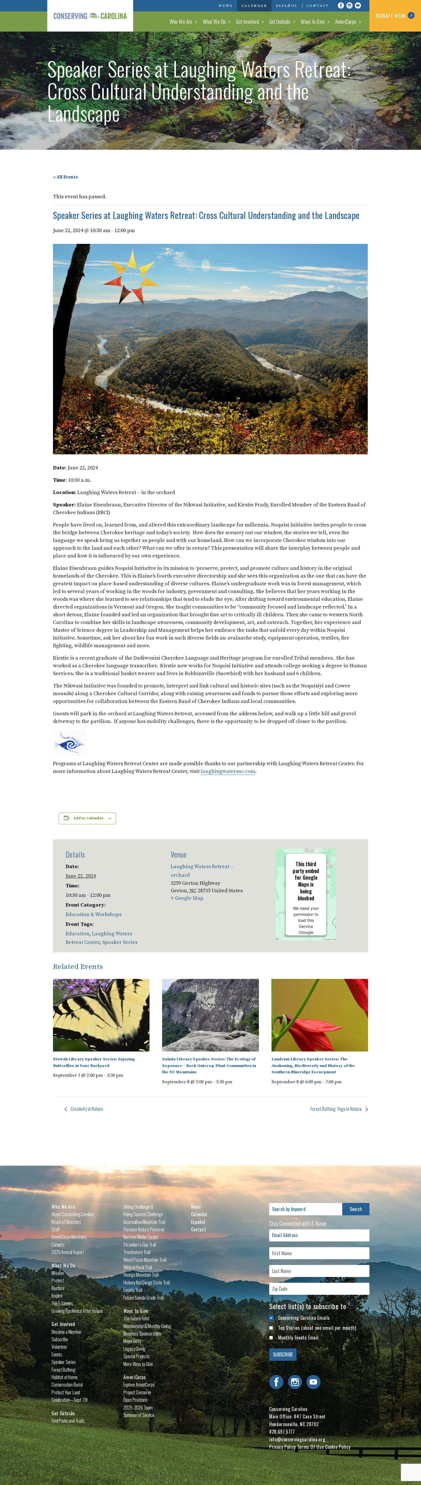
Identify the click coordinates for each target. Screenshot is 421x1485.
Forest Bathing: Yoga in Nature (336, 1108)
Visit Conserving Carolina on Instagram (349, 5)
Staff (56, 1229)
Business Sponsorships (142, 1333)
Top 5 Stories (62, 1303)
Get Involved (247, 21)
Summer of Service (138, 1415)
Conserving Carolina (90, 16)
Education (77, 933)
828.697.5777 (282, 1431)
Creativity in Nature (86, 1108)
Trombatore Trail (136, 1252)
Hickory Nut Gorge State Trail (146, 1282)
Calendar (254, 5)
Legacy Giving (134, 1348)
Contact (317, 5)
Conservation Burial (67, 1384)
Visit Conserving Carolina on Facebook (341, 5)
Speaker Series (119, 942)
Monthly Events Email (298, 1337)
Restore (58, 1288)
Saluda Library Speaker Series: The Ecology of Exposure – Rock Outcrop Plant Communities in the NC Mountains (209, 1066)
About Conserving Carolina (73, 1214)
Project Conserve (137, 1392)
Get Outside (279, 21)
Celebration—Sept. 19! (70, 1399)
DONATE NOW (391, 15)
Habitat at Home (65, 1377)
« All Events (65, 177)
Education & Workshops (93, 914)
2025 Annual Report (68, 1252)
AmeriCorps (345, 21)
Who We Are (181, 21)
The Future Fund (136, 1318)
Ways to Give (313, 21)
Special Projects (136, 1356)
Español (287, 5)
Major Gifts (132, 1341)
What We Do (214, 21)
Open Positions (135, 1399)
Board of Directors (66, 1221)
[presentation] (101, 1015)
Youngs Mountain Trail (141, 1274)
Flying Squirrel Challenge (143, 1214)
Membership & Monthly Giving (147, 1326)
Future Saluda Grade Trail (143, 1297)
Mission (58, 1273)
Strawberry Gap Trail (139, 1244)
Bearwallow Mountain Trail (144, 1221)
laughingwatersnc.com (228, 771)
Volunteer (59, 1346)
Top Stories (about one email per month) (317, 1327)
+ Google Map (187, 898)
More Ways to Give (138, 1363)
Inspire (57, 1295)
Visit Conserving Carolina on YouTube (358, 5)
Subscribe (60, 1339)
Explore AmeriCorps (139, 1384)
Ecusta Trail (132, 1289)
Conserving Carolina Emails (304, 1317)
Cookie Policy (337, 1446)
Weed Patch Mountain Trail (144, 1259)
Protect (58, 1280)
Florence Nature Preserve (143, 1229)
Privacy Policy (282, 1446)
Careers (58, 1244)
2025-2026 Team (138, 1407)
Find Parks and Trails (68, 1420)
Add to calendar (88, 818)
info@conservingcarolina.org (297, 1439)
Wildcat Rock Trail (137, 1267)
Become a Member (67, 1331)
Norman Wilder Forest (140, 1236)
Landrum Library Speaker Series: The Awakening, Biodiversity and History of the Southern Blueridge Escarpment (313, 1066)
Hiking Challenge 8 (138, 1206)
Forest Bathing (63, 1369)
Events (57, 1354)
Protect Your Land (66, 1392)
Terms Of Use (310, 1446)
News (226, 5)
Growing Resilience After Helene (77, 1310)
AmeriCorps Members (69, 1236)
